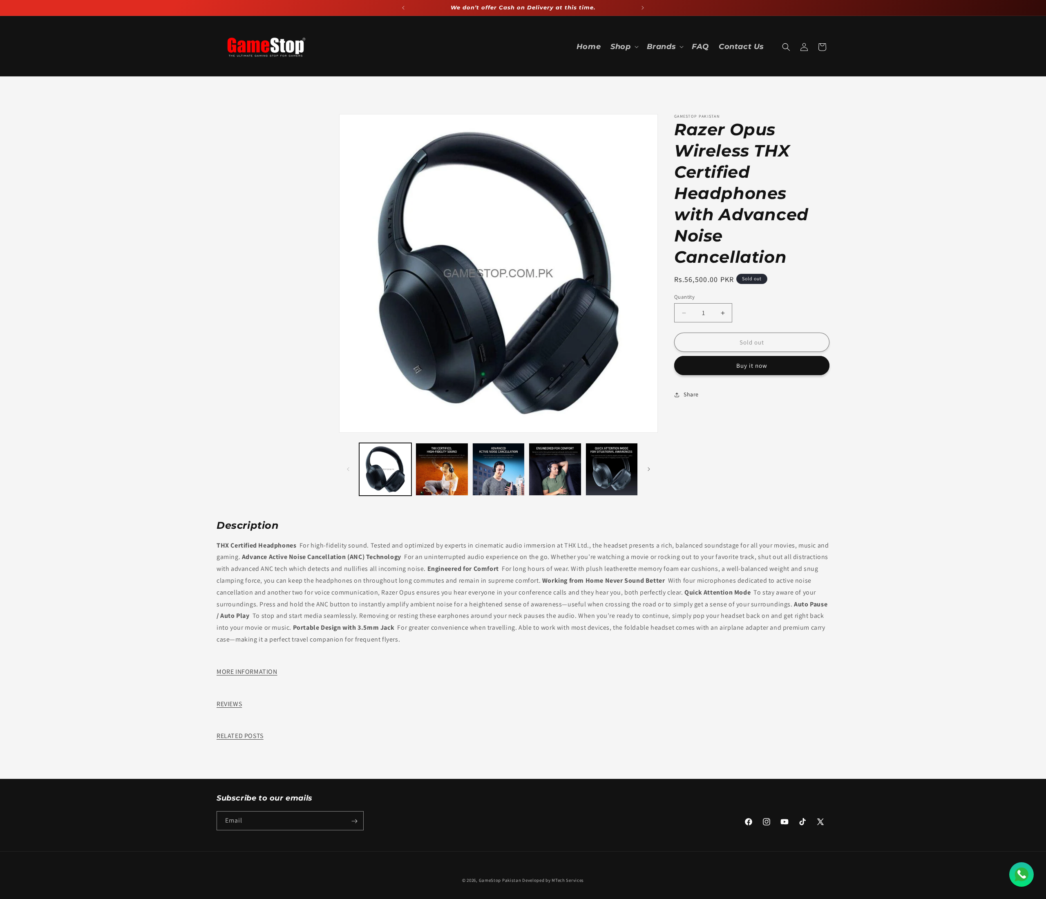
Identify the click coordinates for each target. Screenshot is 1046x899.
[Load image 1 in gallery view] (385, 469)
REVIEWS (229, 704)
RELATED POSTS (240, 735)
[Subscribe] (354, 821)
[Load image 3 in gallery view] (498, 469)
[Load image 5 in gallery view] (612, 469)
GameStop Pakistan (500, 880)
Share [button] (691, 394)
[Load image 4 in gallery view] (555, 469)
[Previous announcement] (403, 8)
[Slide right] (649, 469)
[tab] (523, 672)
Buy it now (751, 366)
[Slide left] (348, 469)
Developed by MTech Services (553, 880)
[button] (623, 46)
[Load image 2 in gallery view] (442, 469)
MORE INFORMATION (247, 671)
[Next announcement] (643, 8)
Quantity (684, 296)
